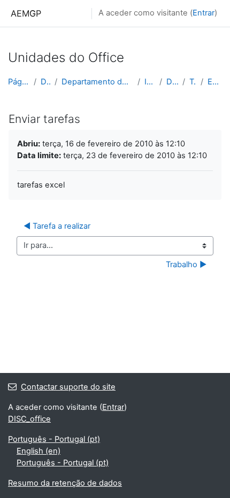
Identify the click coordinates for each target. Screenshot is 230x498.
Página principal (18, 82)
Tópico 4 (193, 82)
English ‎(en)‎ (38, 451)
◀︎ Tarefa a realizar (57, 226)
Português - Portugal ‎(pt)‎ (54, 439)
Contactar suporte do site (68, 387)
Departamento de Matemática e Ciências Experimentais (97, 82)
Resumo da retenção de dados (65, 483)
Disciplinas (46, 82)
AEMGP (26, 13)
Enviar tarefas (215, 82)
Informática (149, 82)
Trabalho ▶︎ (186, 264)
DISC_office (172, 82)
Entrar (203, 13)
